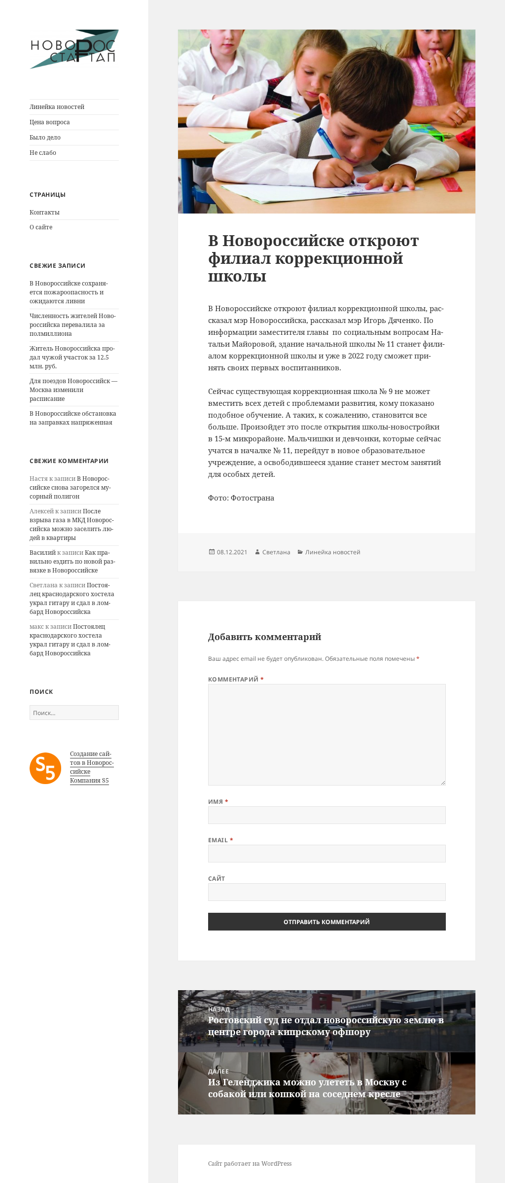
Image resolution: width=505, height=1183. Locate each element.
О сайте (41, 227)
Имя (218, 801)
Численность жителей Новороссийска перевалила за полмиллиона (73, 325)
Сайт (216, 878)
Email (220, 840)
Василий (43, 552)
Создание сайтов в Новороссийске (92, 763)
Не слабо (43, 152)
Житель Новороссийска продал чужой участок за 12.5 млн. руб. (72, 357)
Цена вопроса (50, 122)
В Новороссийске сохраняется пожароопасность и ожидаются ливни (69, 292)
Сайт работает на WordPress (249, 1163)
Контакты (45, 212)
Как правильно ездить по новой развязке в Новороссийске (72, 561)
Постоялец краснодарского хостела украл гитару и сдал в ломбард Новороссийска (72, 598)
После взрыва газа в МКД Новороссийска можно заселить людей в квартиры (72, 524)
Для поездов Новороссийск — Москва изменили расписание (73, 390)
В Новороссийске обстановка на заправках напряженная (73, 418)
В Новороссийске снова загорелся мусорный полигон (70, 487)
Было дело (45, 137)
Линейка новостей (57, 107)
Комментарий (236, 679)
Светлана (276, 552)
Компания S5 (89, 780)
